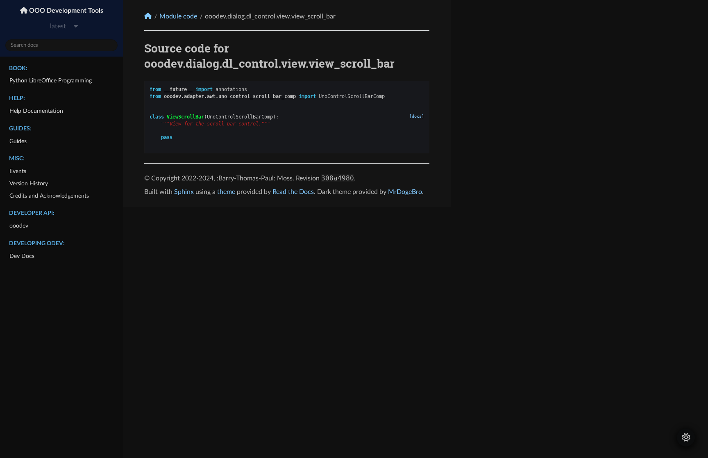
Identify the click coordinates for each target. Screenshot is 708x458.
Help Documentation (36, 111)
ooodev (18, 226)
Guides (18, 141)
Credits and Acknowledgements (49, 196)
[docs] (416, 116)
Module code (178, 16)
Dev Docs (21, 256)
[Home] (148, 16)
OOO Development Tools (65, 10)
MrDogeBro (405, 192)
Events (17, 171)
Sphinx (184, 192)
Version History (28, 183)
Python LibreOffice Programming (50, 80)
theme (226, 192)
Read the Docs (293, 192)
